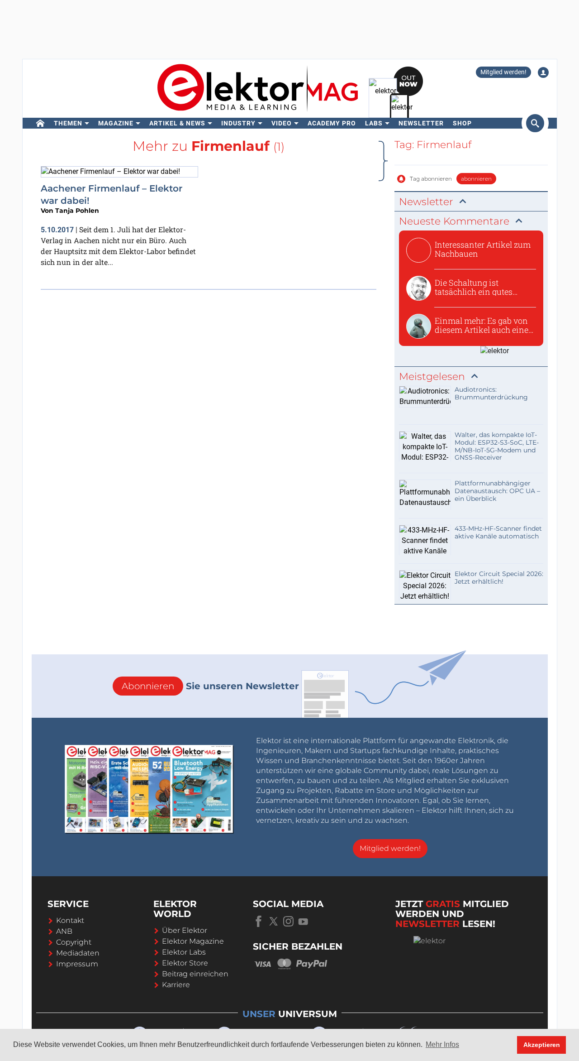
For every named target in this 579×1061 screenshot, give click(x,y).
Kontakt (70, 920)
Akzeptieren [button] (541, 1044)
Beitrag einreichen (195, 974)
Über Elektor (184, 930)
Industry (238, 123)
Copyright (73, 942)
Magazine (115, 123)
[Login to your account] (543, 72)
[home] (40, 123)
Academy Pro (332, 123)
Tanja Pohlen (77, 210)
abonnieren (476, 178)
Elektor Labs (184, 952)
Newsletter (421, 123)
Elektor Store (185, 963)
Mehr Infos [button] (442, 1044)
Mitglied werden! (503, 72)
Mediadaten (78, 953)
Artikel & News (177, 123)
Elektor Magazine (193, 941)
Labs (374, 123)
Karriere (176, 984)
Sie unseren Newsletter (210, 686)
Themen (68, 123)
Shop (462, 123)
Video (281, 123)
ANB (64, 931)
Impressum (77, 964)
